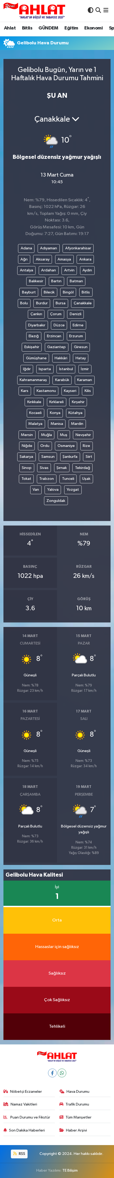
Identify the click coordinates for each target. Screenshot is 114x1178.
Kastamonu (46, 391)
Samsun (48, 457)
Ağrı (24, 259)
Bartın (56, 281)
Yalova (53, 490)
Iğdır (27, 369)
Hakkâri (61, 358)
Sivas (44, 468)
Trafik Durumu (77, 1104)
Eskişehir (31, 347)
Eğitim (71, 28)
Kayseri (70, 391)
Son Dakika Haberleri (27, 1130)
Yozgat (73, 490)
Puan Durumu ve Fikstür (30, 1117)
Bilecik (49, 292)
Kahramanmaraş (33, 380)
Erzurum (76, 336)
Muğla (46, 435)
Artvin (69, 270)
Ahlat (10, 28)
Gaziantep (56, 347)
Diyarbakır (36, 325)
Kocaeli (35, 413)
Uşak (86, 479)
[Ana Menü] (105, 10)
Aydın (87, 270)
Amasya (64, 259)
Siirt (89, 457)
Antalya (26, 270)
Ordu (44, 446)
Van (36, 490)
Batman (76, 281)
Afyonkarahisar (78, 248)
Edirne (78, 325)
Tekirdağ (82, 468)
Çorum (56, 314)
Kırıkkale (34, 402)
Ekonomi (93, 28)
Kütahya (75, 413)
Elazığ (34, 336)
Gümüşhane (36, 358)
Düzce (59, 325)
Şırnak (61, 468)
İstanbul (66, 369)
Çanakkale (83, 303)
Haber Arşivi (76, 1130)
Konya (55, 413)
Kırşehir (78, 402)
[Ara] (98, 10)
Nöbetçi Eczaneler (26, 1092)
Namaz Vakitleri (24, 1104)
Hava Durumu (78, 1092)
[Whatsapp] (62, 1073)
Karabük (62, 380)
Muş (63, 435)
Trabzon (46, 479)
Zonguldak (55, 501)
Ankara (85, 259)
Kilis (88, 391)
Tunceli (68, 479)
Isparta (45, 369)
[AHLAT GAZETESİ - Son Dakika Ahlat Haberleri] (34, 10)
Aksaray (43, 259)
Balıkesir (36, 281)
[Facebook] (52, 1073)
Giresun (80, 347)
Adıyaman (48, 248)
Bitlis (27, 28)
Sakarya (26, 457)
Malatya (35, 424)
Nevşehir (83, 435)
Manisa (57, 424)
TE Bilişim (70, 1170)
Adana (26, 248)
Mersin (27, 435)
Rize (86, 446)
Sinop (27, 468)
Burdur (42, 303)
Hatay (81, 358)
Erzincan (54, 336)
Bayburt (29, 292)
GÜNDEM (48, 28)
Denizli (75, 314)
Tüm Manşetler (78, 1117)
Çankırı (36, 314)
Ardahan (48, 270)
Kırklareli (56, 402)
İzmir (85, 369)
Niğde (27, 446)
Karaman (84, 380)
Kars (24, 391)
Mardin (77, 424)
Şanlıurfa (70, 457)
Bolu (24, 303)
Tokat (26, 479)
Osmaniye (66, 446)
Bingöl (68, 292)
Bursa (60, 303)
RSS (21, 1154)
